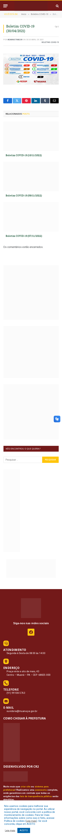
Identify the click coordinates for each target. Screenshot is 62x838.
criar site (25, 786)
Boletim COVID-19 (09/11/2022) (24, 195)
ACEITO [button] (24, 830)
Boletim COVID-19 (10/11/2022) (24, 155)
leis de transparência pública (36, 796)
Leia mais (31, 820)
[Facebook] (31, 632)
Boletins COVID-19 (50, 42)
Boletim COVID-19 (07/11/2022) (24, 235)
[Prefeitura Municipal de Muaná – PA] (31, 5)
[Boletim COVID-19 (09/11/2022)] (31, 176)
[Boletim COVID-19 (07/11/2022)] (31, 217)
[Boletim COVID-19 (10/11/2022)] (31, 136)
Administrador (15, 40)
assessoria (41, 790)
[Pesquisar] (57, 6)
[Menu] (5, 6)
